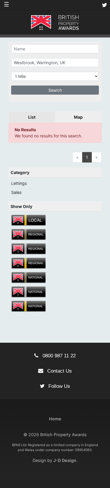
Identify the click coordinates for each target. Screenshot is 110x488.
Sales (16, 192)
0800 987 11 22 (58, 356)
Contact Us (59, 371)
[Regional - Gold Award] (28, 262)
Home (55, 418)
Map (78, 117)
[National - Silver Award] (28, 291)
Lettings (19, 183)
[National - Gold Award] (28, 305)
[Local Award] (28, 219)
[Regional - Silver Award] (28, 248)
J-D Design (64, 460)
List (31, 117)
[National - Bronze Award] (28, 276)
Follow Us (58, 386)
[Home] (55, 22)
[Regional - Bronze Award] (28, 233)
